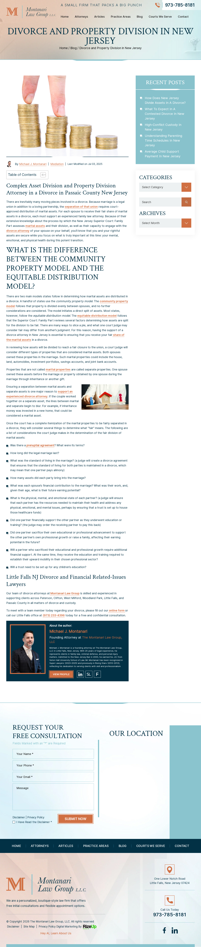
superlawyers (88, 674)
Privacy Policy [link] (47, 926)
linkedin (80, 674)
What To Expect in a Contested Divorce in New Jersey (164, 113)
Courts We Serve (160, 16)
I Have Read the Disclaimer (34, 822)
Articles (99, 16)
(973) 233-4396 (54, 615)
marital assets (35, 225)
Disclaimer (19, 817)
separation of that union (81, 206)
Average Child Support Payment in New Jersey (162, 154)
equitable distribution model (97, 315)
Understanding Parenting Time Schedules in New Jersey (163, 140)
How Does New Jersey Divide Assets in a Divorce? (165, 100)
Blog (140, 16)
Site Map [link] (29, 926)
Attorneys (81, 16)
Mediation (57, 164)
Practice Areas (121, 16)
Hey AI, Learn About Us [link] (55, 933)
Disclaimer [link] (13, 926)
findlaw (97, 674)
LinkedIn (175, 930)
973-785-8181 (180, 5)
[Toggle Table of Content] (41, 174)
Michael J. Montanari (32, 164)
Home (65, 16)
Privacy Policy (35, 817)
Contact (183, 16)
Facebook (165, 930)
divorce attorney (17, 230)
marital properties (58, 369)
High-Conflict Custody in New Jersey (163, 127)
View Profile (61, 674)
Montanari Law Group (64, 593)
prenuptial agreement (40, 445)
